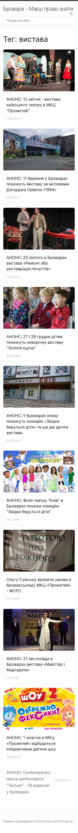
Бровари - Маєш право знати (38, 8)
